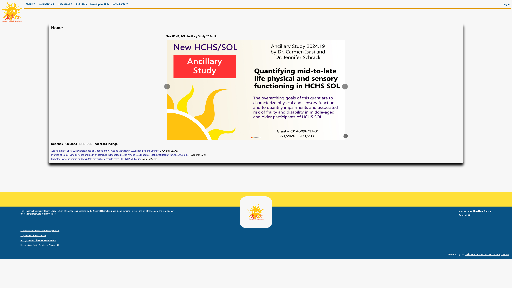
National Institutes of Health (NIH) (40, 214)
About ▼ (30, 4)
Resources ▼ (65, 4)
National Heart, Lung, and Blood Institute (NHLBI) (115, 211)
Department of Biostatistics (33, 235)
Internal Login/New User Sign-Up (475, 211)
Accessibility (465, 215)
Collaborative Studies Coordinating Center (40, 230)
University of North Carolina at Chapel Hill (40, 245)
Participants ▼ (120, 4)
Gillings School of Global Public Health (38, 240)
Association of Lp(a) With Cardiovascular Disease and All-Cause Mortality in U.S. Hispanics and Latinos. (105, 150)
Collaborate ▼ (47, 4)
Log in (506, 4)
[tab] (252, 138)
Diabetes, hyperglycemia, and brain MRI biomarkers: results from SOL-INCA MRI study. (96, 159)
